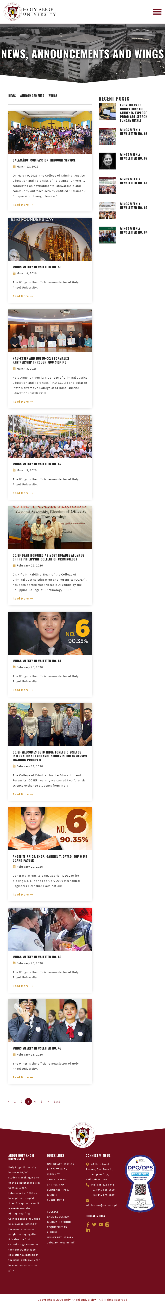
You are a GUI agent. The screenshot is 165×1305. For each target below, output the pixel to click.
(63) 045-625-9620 (103, 1189)
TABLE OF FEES (56, 1179)
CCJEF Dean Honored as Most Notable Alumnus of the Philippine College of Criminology (48, 557)
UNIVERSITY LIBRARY (60, 1237)
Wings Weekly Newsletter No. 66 (134, 181)
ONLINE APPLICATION (60, 1164)
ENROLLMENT (55, 1200)
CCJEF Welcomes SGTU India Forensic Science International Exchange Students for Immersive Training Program (50, 756)
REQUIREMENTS (57, 1227)
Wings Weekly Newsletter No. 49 (37, 1048)
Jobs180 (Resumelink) (61, 1242)
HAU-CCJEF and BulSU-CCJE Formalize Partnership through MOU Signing (41, 360)
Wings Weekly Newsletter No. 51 (37, 661)
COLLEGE (52, 1211)
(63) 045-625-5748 (102, 1184)
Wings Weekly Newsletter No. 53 (37, 267)
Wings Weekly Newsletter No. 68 (134, 132)
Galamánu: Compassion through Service (44, 160)
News (12, 96)
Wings (53, 96)
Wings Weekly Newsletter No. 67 (133, 156)
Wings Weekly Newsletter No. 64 (134, 230)
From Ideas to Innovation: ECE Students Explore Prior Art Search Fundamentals (134, 112)
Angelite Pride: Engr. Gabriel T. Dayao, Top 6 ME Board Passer (50, 858)
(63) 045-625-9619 (103, 1194)
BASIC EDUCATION (58, 1216)
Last (57, 1101)
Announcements (32, 96)
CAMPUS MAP (55, 1184)
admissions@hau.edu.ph (102, 1205)
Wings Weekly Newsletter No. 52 (37, 464)
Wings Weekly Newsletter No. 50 (37, 957)
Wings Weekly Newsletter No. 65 (134, 206)
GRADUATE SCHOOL (59, 1221)
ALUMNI (52, 1232)
